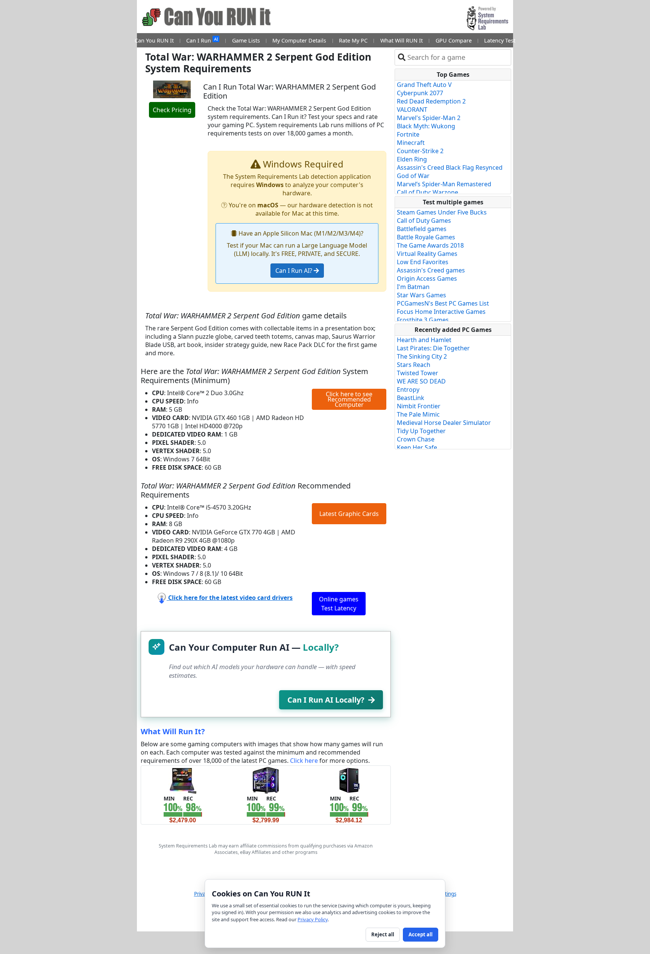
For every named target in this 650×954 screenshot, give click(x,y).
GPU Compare (454, 40)
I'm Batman (413, 287)
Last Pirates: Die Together (433, 348)
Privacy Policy (313, 919)
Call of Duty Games (424, 220)
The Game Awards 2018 (430, 245)
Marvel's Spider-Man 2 (428, 118)
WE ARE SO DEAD (421, 381)
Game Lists (246, 40)
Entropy (408, 389)
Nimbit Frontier (418, 406)
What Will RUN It (401, 40)
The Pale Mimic (418, 414)
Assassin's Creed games (431, 270)
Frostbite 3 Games (423, 320)
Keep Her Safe (417, 447)
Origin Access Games (427, 278)
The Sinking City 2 (422, 356)
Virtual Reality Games (427, 254)
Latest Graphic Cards (349, 514)
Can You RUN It (154, 40)
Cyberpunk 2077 (420, 93)
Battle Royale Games (426, 237)
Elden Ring (412, 159)
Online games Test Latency (338, 603)
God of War (413, 176)
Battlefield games (421, 229)
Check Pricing (172, 110)
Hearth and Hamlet (424, 340)
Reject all (382, 934)
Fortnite (408, 134)
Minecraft (411, 142)
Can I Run (202, 40)
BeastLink (410, 398)
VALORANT (412, 109)
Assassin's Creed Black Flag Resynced (450, 167)
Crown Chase (415, 439)
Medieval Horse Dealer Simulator (444, 422)
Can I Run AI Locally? (325, 700)
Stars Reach (413, 365)
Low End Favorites (422, 262)
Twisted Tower (417, 373)
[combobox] (457, 57)
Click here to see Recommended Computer (349, 399)
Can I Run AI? (294, 270)
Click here (304, 760)
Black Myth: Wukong (426, 126)
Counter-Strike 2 (420, 151)
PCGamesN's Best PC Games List (443, 303)
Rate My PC (353, 40)
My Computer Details (299, 40)
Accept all (421, 934)
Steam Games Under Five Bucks (442, 212)
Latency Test (499, 40)
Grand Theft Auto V (424, 85)
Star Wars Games (421, 295)
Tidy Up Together (421, 431)
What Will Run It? (173, 731)
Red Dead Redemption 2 (431, 101)
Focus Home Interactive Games (441, 311)
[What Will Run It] (183, 780)
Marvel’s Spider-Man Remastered (444, 184)
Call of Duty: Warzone (427, 192)
